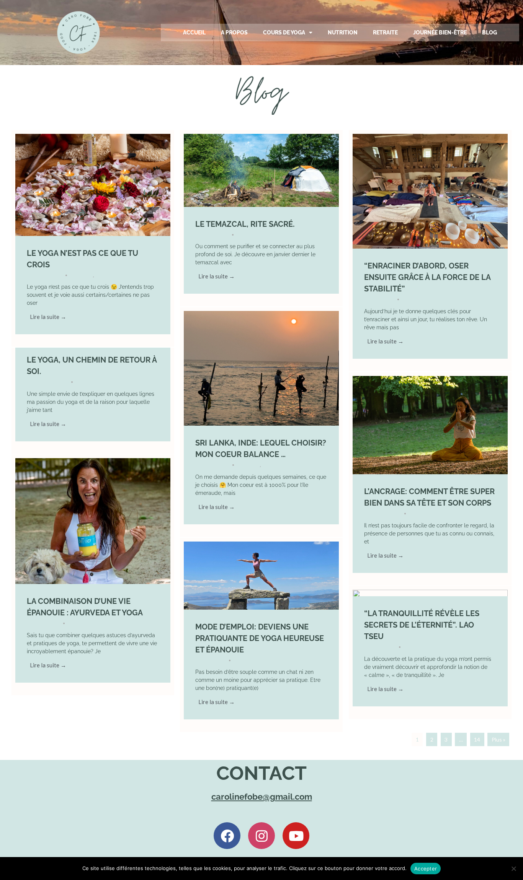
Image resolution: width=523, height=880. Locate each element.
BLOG (489, 32)
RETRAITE (385, 32)
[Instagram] (261, 835)
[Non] (513, 868)
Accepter (425, 868)
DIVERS (84, 275)
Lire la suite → (48, 316)
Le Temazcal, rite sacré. (245, 224)
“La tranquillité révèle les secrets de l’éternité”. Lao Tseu (421, 625)
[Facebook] (227, 835)
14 (477, 739)
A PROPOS (234, 32)
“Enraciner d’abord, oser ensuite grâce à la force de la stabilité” (427, 277)
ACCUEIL (194, 32)
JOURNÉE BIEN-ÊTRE (440, 32)
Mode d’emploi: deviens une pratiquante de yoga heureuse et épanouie (259, 638)
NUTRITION (343, 32)
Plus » (498, 739)
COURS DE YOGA (284, 32)
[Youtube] (296, 835)
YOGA (101, 275)
